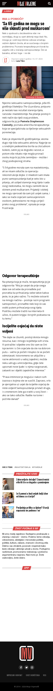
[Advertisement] (26, 243)
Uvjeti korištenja (33, 675)
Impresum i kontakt (14, 675)
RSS (44, 675)
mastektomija (23, 467)
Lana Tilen (20, 61)
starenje (37, 467)
